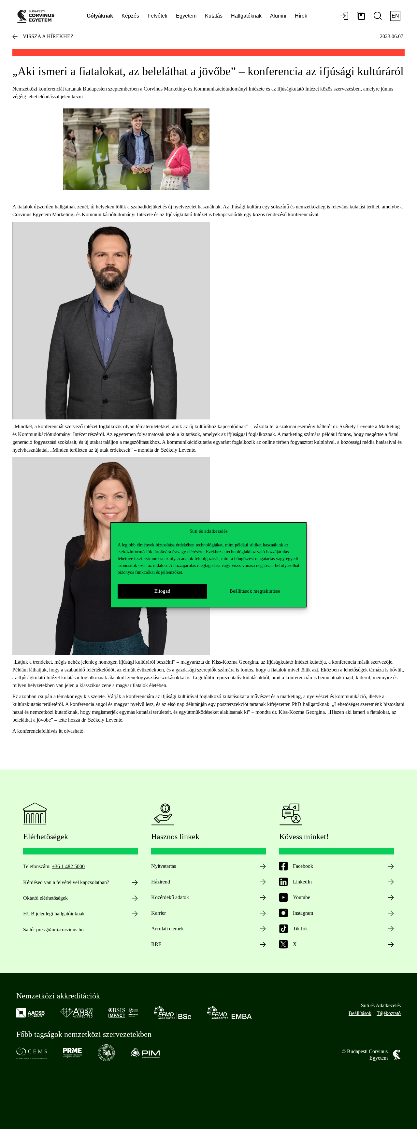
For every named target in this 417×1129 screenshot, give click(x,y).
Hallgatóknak (246, 16)
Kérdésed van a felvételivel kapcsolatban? (66, 882)
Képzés (130, 16)
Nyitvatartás (163, 866)
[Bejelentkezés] (344, 16)
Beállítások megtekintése (255, 591)
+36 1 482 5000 (68, 866)
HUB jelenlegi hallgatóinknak (54, 913)
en (395, 16)
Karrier (158, 913)
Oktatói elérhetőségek (45, 898)
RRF (156, 944)
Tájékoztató (389, 1013)
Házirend (160, 881)
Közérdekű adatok (170, 897)
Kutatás (214, 16)
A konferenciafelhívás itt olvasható (47, 731)
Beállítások (360, 1013)
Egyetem (186, 16)
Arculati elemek (167, 928)
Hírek (301, 16)
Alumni (278, 16)
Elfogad (162, 591)
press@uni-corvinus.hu (60, 929)
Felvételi (157, 16)
